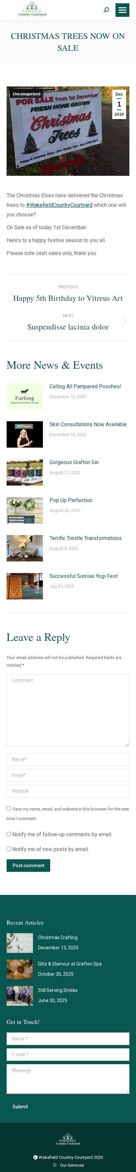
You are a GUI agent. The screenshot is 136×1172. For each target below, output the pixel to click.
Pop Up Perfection (71, 500)
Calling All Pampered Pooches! (85, 386)
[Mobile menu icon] (122, 10)
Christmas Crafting (58, 937)
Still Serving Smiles (58, 990)
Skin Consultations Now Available (88, 424)
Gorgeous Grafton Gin (74, 462)
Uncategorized (26, 94)
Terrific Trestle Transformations (86, 538)
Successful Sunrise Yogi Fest (84, 576)
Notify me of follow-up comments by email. (62, 834)
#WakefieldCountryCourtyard (59, 205)
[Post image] (25, 396)
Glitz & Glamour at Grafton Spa (70, 963)
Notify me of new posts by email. (50, 849)
